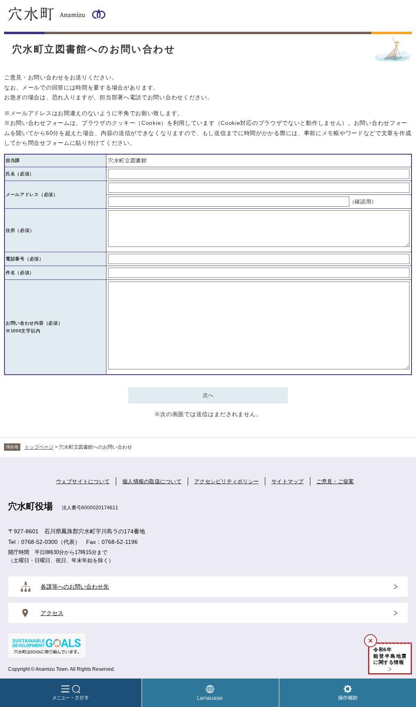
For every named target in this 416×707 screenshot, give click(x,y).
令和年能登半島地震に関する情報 (390, 656)
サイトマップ (287, 481)
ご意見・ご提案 (335, 481)
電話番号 (25, 258)
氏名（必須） (20, 173)
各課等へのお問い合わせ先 (75, 586)
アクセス (52, 613)
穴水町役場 (30, 506)
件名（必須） (20, 272)
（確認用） (363, 202)
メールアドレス (32, 194)
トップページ (39, 447)
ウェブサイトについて (83, 481)
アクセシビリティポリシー (226, 481)
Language (210, 693)
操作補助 (348, 693)
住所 (20, 230)
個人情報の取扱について (152, 481)
